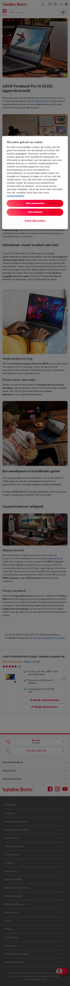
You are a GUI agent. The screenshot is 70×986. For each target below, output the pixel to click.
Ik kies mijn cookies (35, 220)
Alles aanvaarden (35, 203)
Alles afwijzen (35, 212)
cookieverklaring (15, 195)
